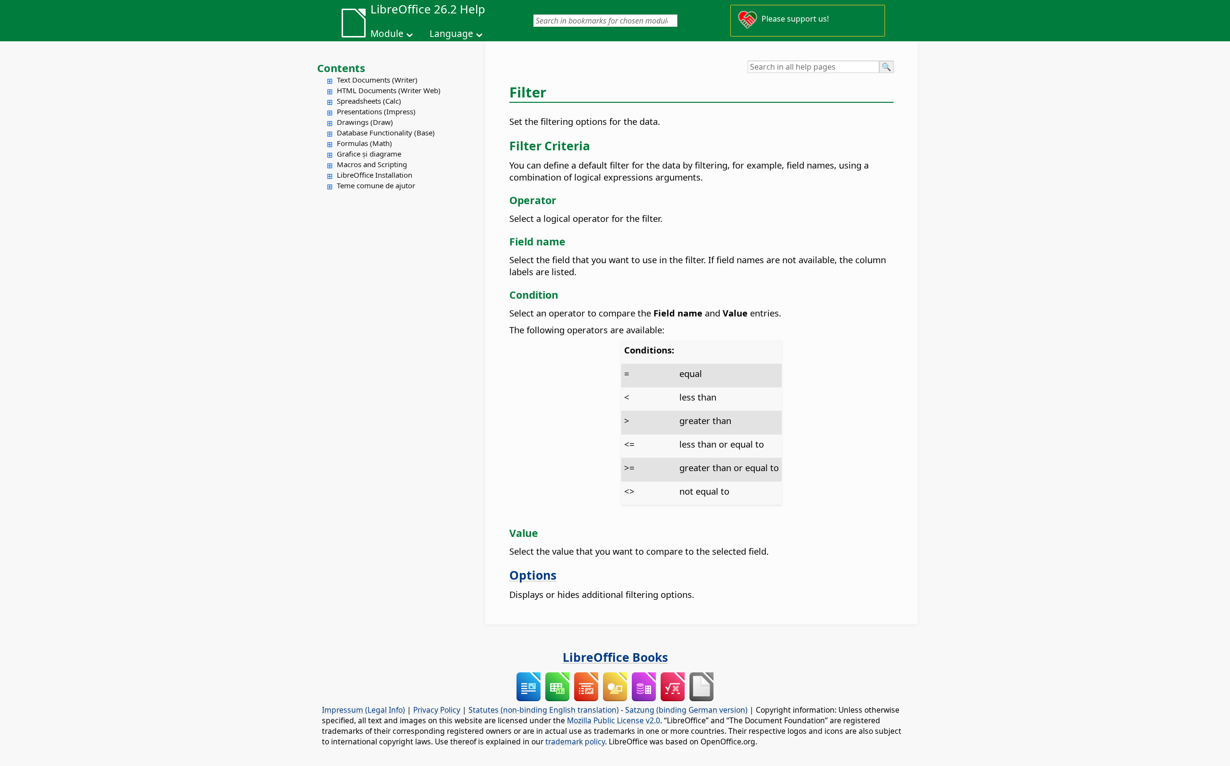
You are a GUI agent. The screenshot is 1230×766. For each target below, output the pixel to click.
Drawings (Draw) (365, 122)
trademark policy (575, 741)
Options (532, 575)
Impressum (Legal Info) (363, 710)
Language (451, 33)
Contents (341, 68)
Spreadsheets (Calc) (369, 101)
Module (387, 33)
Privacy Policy (436, 710)
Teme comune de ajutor (376, 185)
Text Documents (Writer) (377, 80)
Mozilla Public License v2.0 (613, 720)
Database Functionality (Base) (386, 132)
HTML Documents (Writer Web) (389, 90)
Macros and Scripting (372, 164)
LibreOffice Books (615, 657)
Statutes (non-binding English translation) (543, 710)
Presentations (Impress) (376, 111)
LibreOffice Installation (374, 175)
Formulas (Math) (364, 143)
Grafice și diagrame (369, 153)
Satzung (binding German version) (686, 710)
